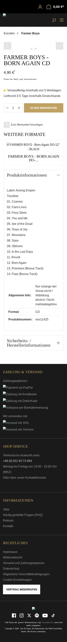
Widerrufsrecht (12, 557)
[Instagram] (22, 615)
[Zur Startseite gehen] (12, 20)
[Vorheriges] (7, 46)
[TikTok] (53, 615)
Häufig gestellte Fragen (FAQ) (22, 514)
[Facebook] (14, 615)
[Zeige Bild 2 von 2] (35, 49)
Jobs (6, 509)
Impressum (10, 551)
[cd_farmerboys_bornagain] (33, 41)
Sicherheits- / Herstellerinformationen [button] (28, 342)
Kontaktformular (35, 477)
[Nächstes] (59, 46)
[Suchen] (53, 20)
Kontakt (8, 526)
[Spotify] (37, 615)
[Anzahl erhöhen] (19, 108)
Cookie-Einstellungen (17, 579)
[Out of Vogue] (33, 608)
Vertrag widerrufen (21, 589)
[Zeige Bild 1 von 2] (31, 49)
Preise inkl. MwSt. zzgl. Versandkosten (20, 79)
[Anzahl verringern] (7, 108)
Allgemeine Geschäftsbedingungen (26, 574)
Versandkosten (47, 622)
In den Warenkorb (43, 107)
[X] (29, 615)
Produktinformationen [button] (27, 175)
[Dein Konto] (40, 6)
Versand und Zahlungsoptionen (23, 563)
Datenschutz (11, 568)
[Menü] (61, 20)
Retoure (8, 520)
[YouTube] (45, 615)
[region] (33, 45)
